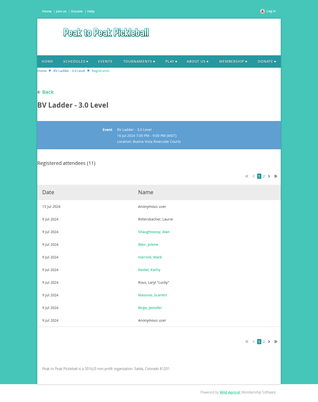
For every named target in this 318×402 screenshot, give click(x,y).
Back (48, 92)
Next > (270, 175)
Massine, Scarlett (152, 295)
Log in (271, 11)
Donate (76, 11)
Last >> (277, 175)
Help (90, 11)
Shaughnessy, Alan (154, 231)
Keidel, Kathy (149, 269)
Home (46, 11)
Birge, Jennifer (150, 307)
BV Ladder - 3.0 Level (69, 70)
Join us (61, 11)
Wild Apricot (230, 392)
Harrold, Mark (150, 257)
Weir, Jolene (148, 244)
